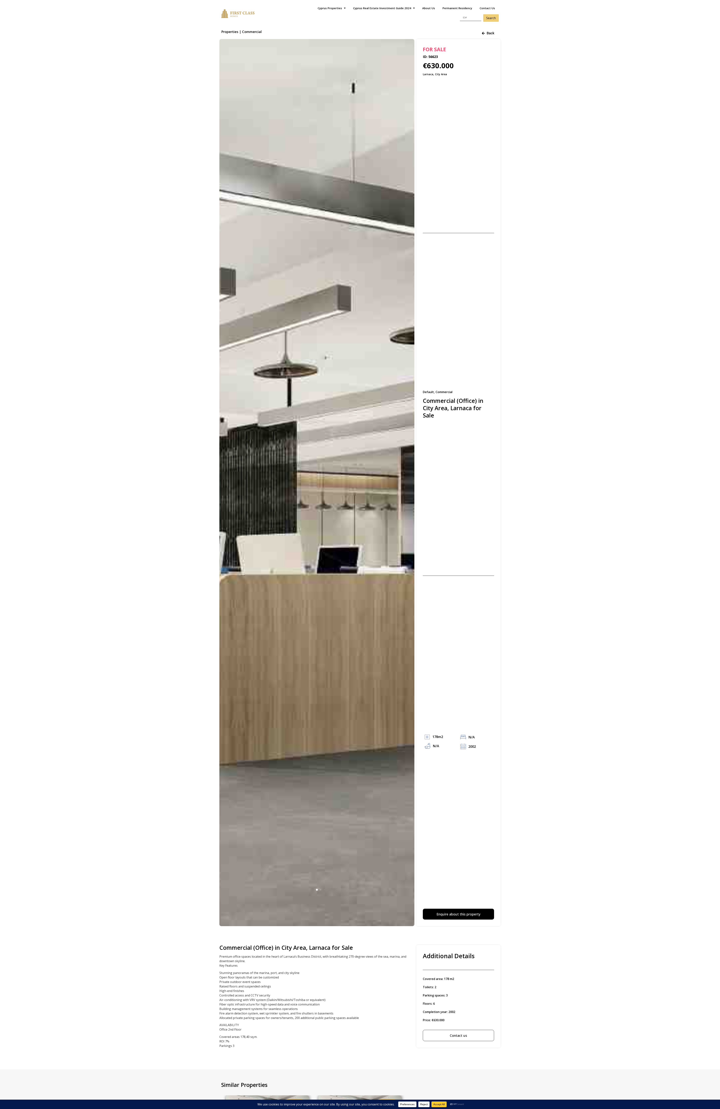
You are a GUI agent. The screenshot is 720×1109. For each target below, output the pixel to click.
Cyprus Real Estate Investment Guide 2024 (382, 8)
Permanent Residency (457, 8)
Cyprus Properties (330, 8)
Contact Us (487, 8)
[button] (317, 890)
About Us (428, 8)
